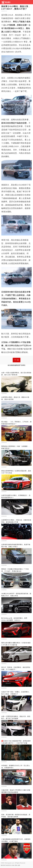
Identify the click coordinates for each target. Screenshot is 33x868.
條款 (13, 865)
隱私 (16, 865)
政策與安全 (9, 865)
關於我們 (3, 865)
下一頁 (16, 360)
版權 (19, 865)
